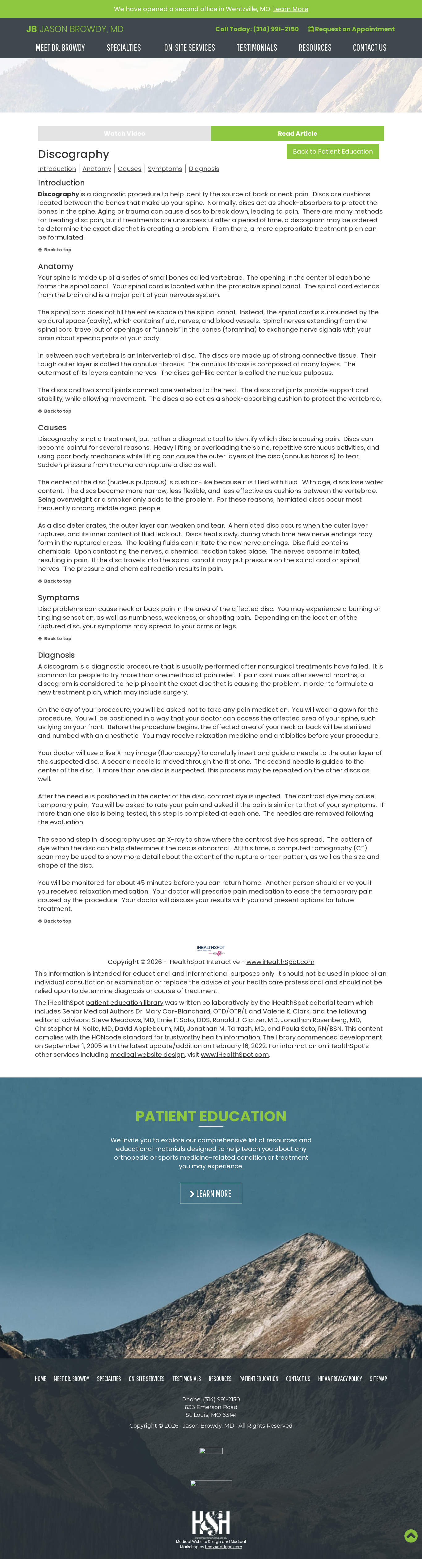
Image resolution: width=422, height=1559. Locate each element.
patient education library (124, 1002)
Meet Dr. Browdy (60, 47)
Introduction (57, 168)
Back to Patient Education (333, 151)
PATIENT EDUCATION (211, 1116)
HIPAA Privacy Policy (340, 1378)
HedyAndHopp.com (223, 1546)
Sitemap (378, 1378)
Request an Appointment (354, 29)
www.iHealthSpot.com (280, 962)
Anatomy (96, 168)
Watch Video (124, 133)
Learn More (290, 9)
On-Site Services (189, 47)
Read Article (297, 133)
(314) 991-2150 (221, 1399)
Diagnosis (204, 168)
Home (40, 1378)
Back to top (57, 250)
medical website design (147, 1054)
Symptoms (165, 168)
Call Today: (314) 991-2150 (257, 29)
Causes (129, 168)
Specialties (124, 47)
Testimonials (257, 47)
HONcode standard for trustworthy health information (175, 1037)
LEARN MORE (214, 1193)
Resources (315, 47)
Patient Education (258, 1378)
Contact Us (369, 47)
